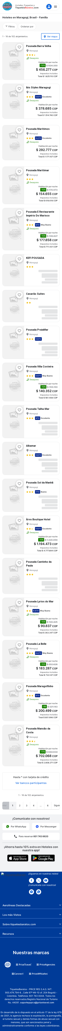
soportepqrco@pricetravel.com (37, 1002)
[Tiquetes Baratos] (8, 6)
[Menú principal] (52, 6)
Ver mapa (52, 36)
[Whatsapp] (38, 891)
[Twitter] (38, 880)
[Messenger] (31, 891)
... (41, 805)
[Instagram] (45, 880)
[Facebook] (31, 880)
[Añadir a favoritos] (19, 47)
